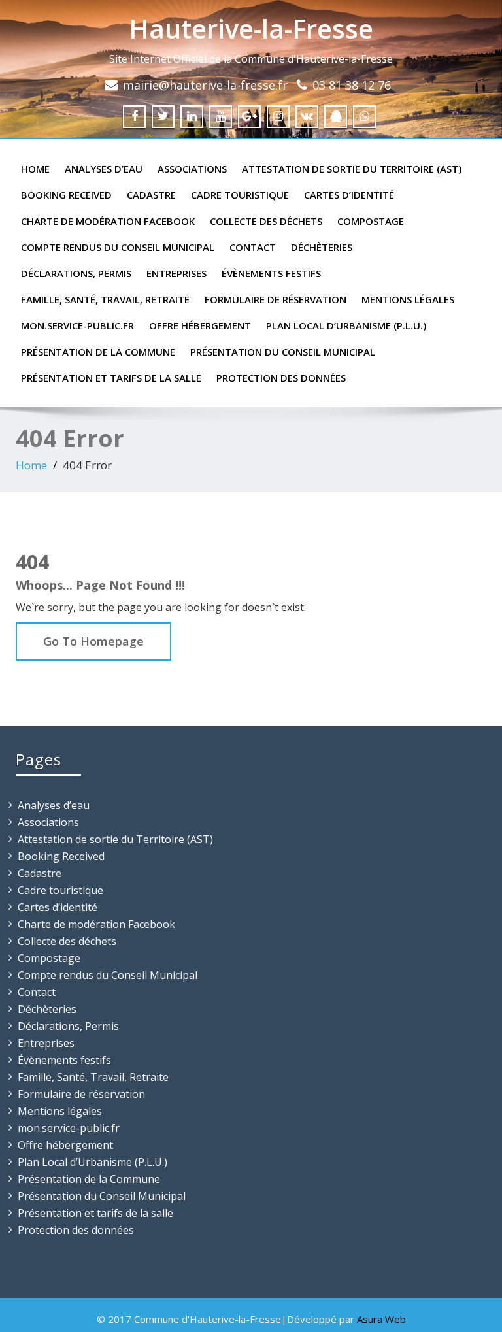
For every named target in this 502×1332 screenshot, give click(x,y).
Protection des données (281, 377)
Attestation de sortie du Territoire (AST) (351, 168)
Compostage (370, 220)
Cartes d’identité (349, 194)
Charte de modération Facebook (108, 220)
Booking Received (66, 194)
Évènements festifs (271, 273)
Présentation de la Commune (98, 351)
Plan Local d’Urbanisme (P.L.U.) (346, 325)
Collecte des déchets (266, 220)
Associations (192, 168)
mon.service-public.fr (77, 325)
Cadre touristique (240, 194)
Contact (252, 247)
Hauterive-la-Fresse (251, 28)
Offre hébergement (200, 325)
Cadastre (151, 194)
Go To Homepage (93, 641)
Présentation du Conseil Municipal (282, 351)
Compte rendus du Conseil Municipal (117, 247)
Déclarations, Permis (76, 273)
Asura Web (381, 1318)
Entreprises (176, 273)
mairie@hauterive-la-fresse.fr (205, 85)
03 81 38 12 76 (351, 85)
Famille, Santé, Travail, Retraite (105, 299)
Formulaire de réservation (275, 299)
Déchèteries (321, 247)
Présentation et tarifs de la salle (111, 377)
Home (35, 168)
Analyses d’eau (103, 168)
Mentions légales (407, 299)
